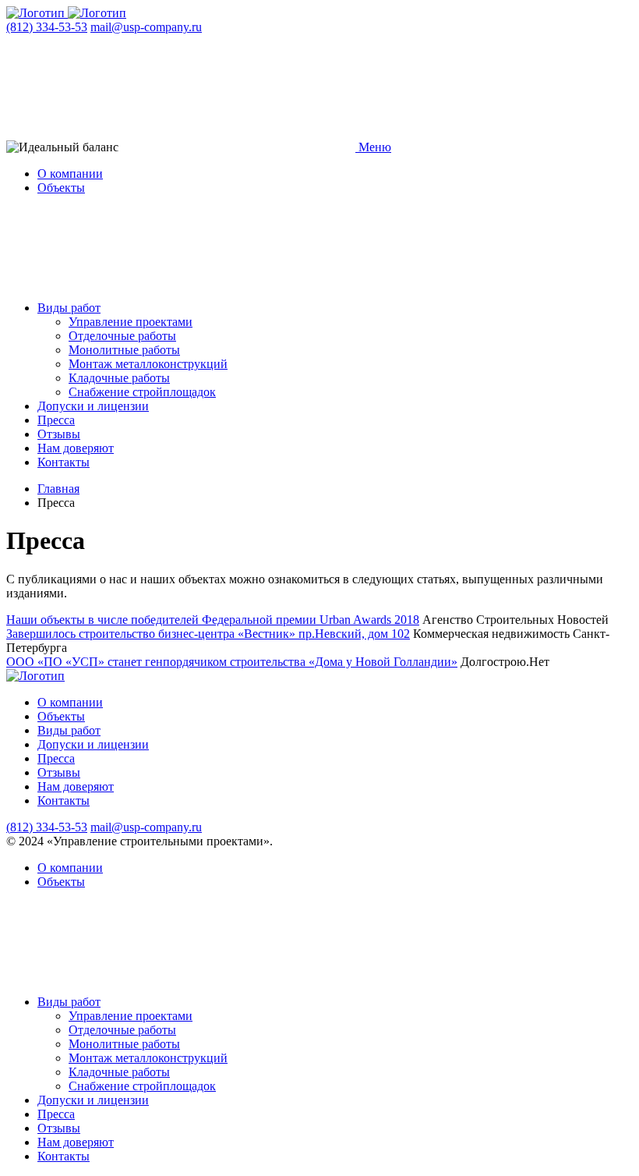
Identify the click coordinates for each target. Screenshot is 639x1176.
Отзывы (58, 434)
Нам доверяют (75, 448)
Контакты (63, 462)
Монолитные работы (124, 349)
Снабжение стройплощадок (142, 391)
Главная (58, 488)
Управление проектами (130, 321)
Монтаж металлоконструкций (148, 363)
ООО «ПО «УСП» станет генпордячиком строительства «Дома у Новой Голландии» (231, 661)
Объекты (61, 187)
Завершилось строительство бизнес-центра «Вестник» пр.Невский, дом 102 (208, 633)
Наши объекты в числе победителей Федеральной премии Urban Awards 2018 (212, 619)
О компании (70, 173)
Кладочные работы (119, 377)
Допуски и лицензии (93, 406)
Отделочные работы (122, 335)
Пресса (56, 420)
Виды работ (69, 307)
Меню (373, 147)
